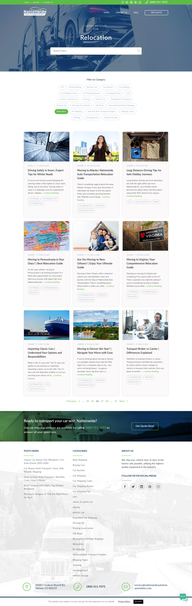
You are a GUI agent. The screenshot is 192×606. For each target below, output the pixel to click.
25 (92, 401)
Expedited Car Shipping (121, 99)
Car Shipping (124, 87)
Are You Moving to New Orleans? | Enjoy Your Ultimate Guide (94, 263)
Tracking (76, 118)
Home (106, 13)
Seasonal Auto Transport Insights (101, 111)
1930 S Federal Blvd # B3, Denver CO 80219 (50, 587)
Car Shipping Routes (91, 93)
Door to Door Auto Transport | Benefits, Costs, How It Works (44, 479)
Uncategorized (92, 118)
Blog (27, 2)
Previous (72, 401)
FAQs (136, 13)
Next (122, 401)
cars (128, 93)
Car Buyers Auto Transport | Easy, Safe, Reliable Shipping (44, 470)
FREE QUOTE (156, 13)
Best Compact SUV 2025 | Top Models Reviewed (43, 487)
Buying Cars (92, 87)
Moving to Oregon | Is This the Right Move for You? (46, 496)
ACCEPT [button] (138, 602)
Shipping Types (127, 111)
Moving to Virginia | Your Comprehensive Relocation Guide (142, 263)
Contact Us (48, 2)
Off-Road (99, 105)
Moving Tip (61, 105)
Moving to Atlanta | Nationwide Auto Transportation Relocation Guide (95, 174)
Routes (36, 2)
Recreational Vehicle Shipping (121, 105)
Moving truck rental (81, 105)
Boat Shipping (75, 87)
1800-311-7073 (158, 2)
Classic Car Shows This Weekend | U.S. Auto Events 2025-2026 (44, 461)
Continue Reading (51, 193)
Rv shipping (77, 111)
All (62, 87)
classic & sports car (69, 99)
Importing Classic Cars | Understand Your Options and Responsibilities (45, 353)
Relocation (61, 111)
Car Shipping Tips (113, 93)
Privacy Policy (124, 602)
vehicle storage (111, 118)
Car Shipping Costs (69, 93)
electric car (100, 99)
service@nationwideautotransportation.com (150, 587)
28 (107, 401)
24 (87, 401)
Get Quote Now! (145, 426)
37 (116, 401)
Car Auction (108, 87)
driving (86, 99)
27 (102, 401)
